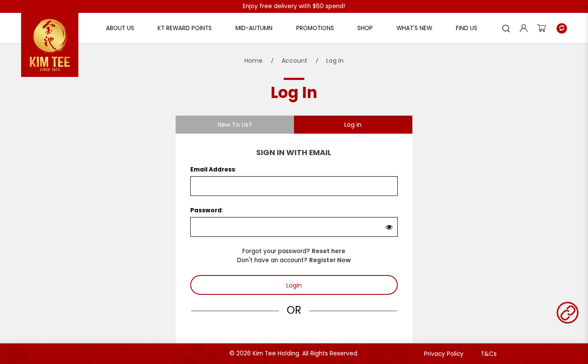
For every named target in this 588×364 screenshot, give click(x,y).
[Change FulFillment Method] (562, 28)
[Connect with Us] (567, 312)
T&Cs (489, 354)
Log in (335, 60)
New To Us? (235, 124)
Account (294, 60)
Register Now (330, 260)
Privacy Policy (444, 354)
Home (253, 60)
